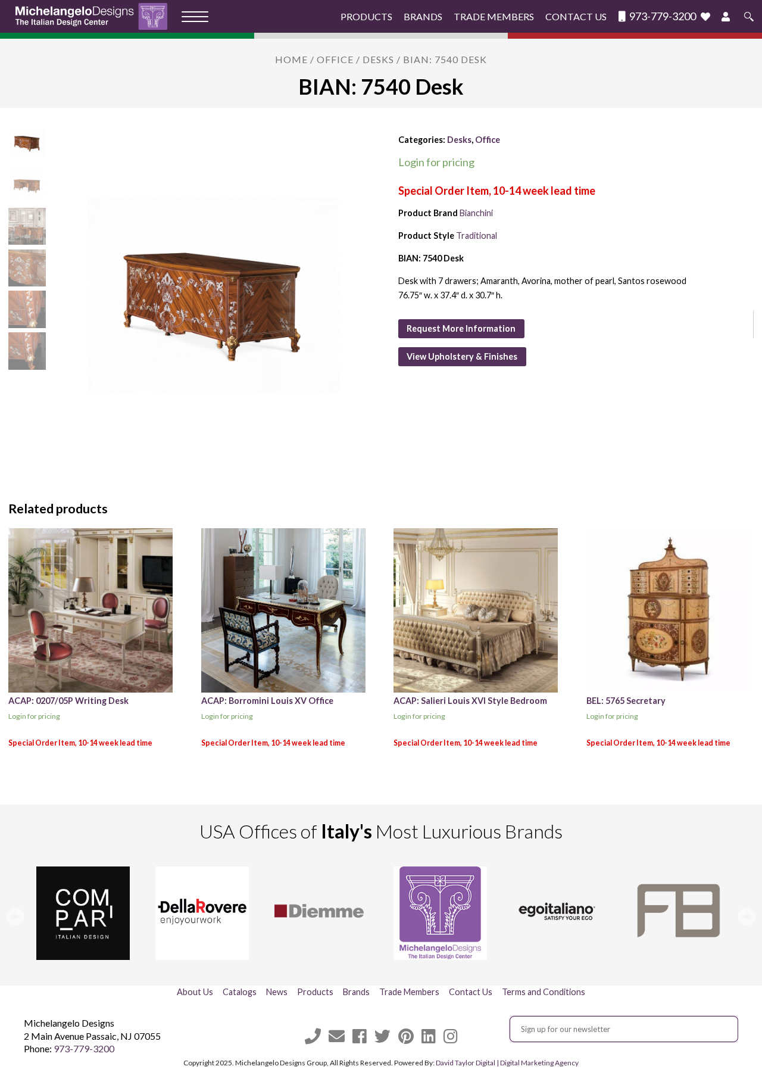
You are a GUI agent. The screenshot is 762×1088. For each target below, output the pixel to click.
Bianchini (476, 213)
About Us (195, 992)
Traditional (476, 235)
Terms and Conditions (543, 992)
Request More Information (461, 328)
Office (335, 59)
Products (366, 16)
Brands (423, 16)
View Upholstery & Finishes (462, 356)
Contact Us (576, 16)
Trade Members (494, 16)
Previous (15, 916)
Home (291, 59)
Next (746, 916)
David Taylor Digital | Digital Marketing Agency (507, 1062)
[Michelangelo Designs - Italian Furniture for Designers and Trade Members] (95, 16)
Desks (378, 59)
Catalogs (240, 992)
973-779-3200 (661, 16)
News (277, 992)
